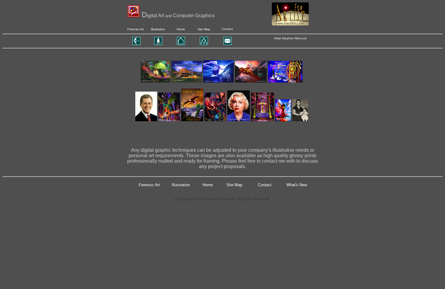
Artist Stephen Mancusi (290, 38)
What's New (296, 185)
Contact (227, 29)
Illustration (158, 29)
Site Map (204, 29)
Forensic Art (135, 29)
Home (181, 29)
